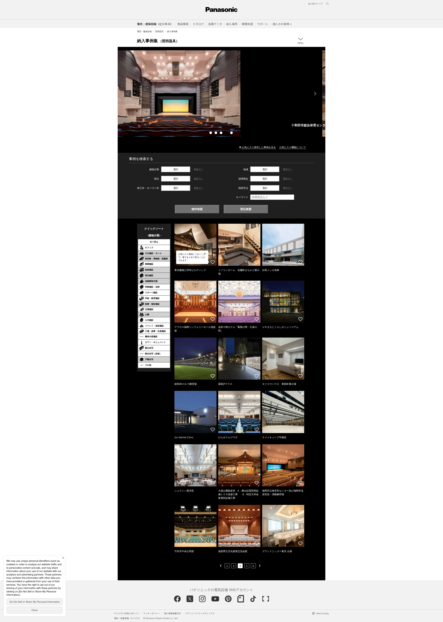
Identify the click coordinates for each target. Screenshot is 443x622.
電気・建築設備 (144, 31)
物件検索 (197, 209)
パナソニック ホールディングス (200, 613)
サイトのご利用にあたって (126, 613)
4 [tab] (226, 133)
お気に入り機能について (292, 147)
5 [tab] (232, 133)
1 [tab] (211, 133)
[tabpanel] (221, 93)
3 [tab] (221, 133)
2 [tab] (216, 133)
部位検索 (245, 209)
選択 (175, 169)
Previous (127, 93)
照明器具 (159, 31)
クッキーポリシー (151, 613)
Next (315, 93)
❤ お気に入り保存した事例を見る (257, 147)
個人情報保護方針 (172, 613)
